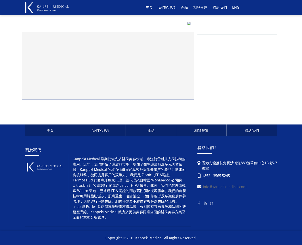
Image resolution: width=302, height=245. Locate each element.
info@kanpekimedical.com (225, 186)
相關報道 (200, 7)
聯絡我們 (220, 7)
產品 (151, 130)
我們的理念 (167, 7)
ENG (235, 7)
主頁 (149, 7)
